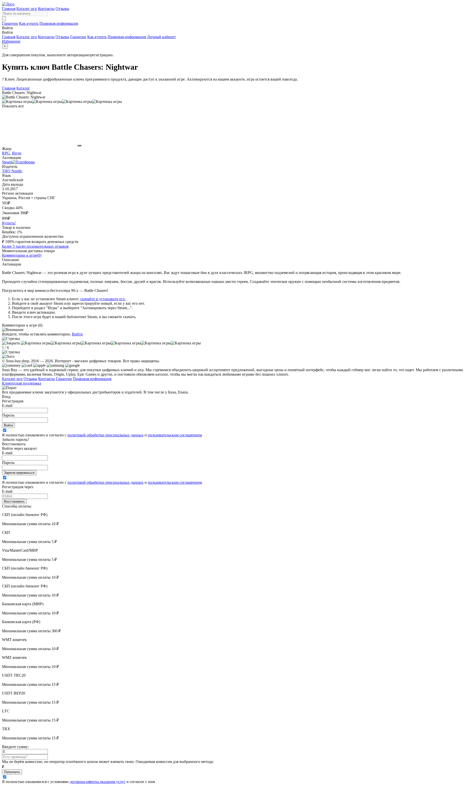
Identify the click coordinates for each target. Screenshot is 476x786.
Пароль (8, 415)
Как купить (28, 23)
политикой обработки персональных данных (105, 435)
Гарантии (10, 23)
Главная (8, 8)
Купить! (9, 223)
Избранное (11, 41)
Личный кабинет (161, 37)
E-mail (7, 405)
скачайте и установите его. (103, 299)
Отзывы (62, 8)
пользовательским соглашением (175, 435)
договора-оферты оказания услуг (97, 782)
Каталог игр (26, 8)
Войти (77, 334)
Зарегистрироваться (19, 473)
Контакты (46, 8)
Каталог (23, 88)
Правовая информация (58, 23)
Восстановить (14, 501)
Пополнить (12, 772)
